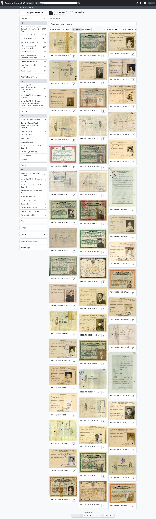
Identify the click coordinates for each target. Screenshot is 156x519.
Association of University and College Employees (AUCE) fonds (33, 29)
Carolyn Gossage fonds (33, 61)
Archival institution (29, 77)
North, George (33, 155)
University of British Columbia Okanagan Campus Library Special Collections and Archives (33, 103)
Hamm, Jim (33, 159)
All (22, 23)
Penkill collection (33, 71)
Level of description (29, 241)
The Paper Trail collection (33, 42)
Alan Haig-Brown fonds (33, 39)
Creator (24, 111)
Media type (25, 247)
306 (107, 516)
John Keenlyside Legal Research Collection (33, 47)
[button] (137, 3)
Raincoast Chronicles (33, 215)
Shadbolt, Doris (33, 135)
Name (23, 165)
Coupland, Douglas (33, 142)
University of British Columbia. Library (33, 180)
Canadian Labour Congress (33, 211)
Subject (24, 227)
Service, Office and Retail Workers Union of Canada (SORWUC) (33, 125)
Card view (77, 29)
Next (111, 516)
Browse (29, 3)
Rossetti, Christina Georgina (33, 119)
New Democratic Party (33, 197)
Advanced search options (61, 24)
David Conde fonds (33, 52)
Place (23, 221)
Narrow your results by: (33, 12)
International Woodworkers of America (33, 192)
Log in (151, 3)
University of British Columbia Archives (33, 96)
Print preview (56, 29)
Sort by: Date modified (111, 29)
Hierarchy (67, 29)
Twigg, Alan (33, 138)
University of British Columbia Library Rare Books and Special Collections (33, 88)
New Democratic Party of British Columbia (33, 147)
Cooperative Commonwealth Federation (33, 174)
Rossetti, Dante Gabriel (33, 208)
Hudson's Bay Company (33, 200)
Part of (24, 19)
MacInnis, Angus (33, 131)
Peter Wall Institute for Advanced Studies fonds (33, 57)
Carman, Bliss (33, 204)
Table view (87, 29)
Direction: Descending (128, 29)
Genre (23, 234)
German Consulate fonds (33, 35)
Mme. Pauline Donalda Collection (33, 66)
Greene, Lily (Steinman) (33, 152)
